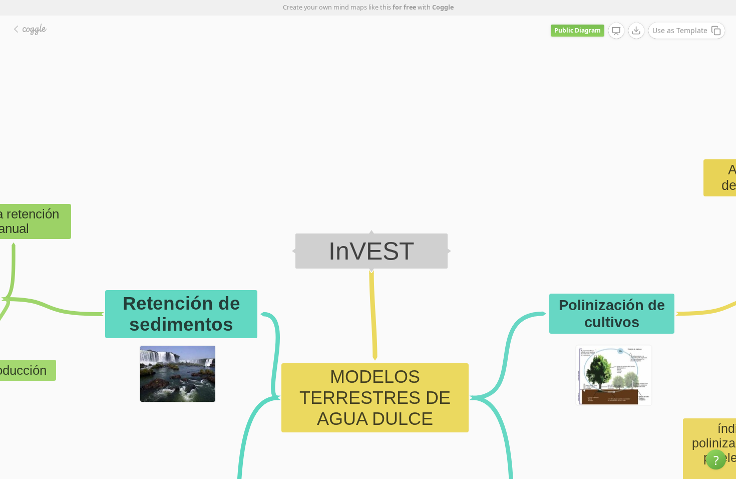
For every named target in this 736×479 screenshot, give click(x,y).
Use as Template (679, 30)
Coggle (443, 7)
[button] (716, 459)
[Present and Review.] (616, 31)
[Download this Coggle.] (636, 31)
